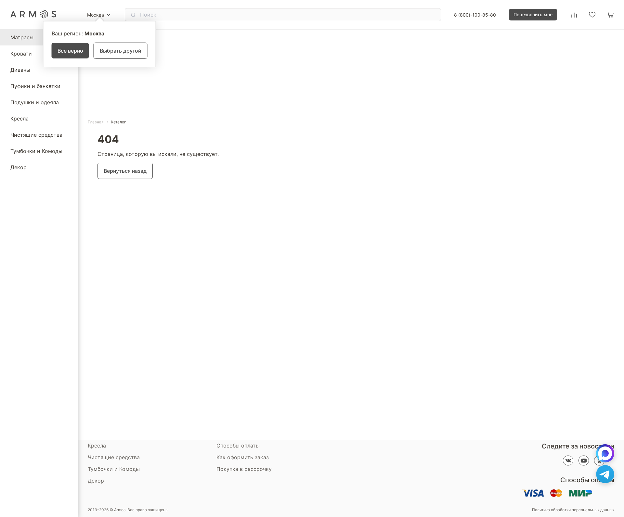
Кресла (19, 118)
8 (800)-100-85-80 (475, 15)
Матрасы (21, 37)
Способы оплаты (238, 445)
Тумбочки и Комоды (36, 151)
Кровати (21, 53)
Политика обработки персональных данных (573, 510)
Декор (18, 167)
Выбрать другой (120, 50)
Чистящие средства (36, 135)
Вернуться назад (125, 171)
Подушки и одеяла (34, 102)
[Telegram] (605, 474)
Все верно (70, 50)
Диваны (20, 70)
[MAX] (605, 453)
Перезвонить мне (533, 14)
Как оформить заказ (242, 457)
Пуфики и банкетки (35, 86)
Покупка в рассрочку (244, 469)
